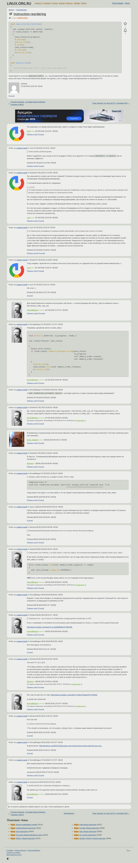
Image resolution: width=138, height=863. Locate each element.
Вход (127, 3)
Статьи (55, 3)
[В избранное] (125, 24)
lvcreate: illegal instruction (89, 828)
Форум (62, 3)
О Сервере (9, 850)
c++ (14, 18)
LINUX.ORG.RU (19, 3)
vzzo (29, 131)
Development (21, 10)
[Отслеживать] (125, 30)
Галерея (47, 3)
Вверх (129, 850)
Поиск (83, 3)
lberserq (30, 463)
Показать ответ (32, 134)
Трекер (77, 3)
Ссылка (11, 96)
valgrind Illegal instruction (25, 828)
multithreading (22, 18)
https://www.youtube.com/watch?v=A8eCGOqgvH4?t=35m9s (74, 695)
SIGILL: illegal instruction (25, 838)
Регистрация (117, 3)
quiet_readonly (32, 440)
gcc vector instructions (87, 835)
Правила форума (20, 850)
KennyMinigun (32, 310)
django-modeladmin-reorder (26, 825)
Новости (38, 3)
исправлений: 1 (80, 420)
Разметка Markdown (33, 850)
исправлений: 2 (80, 585)
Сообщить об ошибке (13, 852)
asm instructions (22, 831)
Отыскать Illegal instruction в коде (29, 835)
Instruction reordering (30, 14)
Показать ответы (32, 253)
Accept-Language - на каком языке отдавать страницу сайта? (28, 103)
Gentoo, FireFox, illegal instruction (92, 838)
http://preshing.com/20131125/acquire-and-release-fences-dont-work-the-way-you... (70, 746)
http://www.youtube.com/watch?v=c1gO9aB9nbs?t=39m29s (49, 627)
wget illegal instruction (87, 825)
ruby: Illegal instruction (87, 831)
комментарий (21, 148)
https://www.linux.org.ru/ (13, 855)
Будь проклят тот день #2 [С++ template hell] (110, 103)
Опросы (69, 3)
